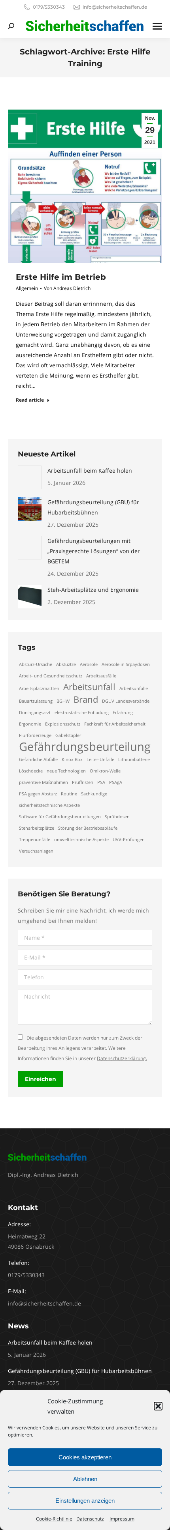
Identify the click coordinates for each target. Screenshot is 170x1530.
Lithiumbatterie (134, 759)
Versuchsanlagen (36, 851)
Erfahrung (123, 712)
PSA (101, 782)
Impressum (122, 1518)
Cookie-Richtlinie (54, 1518)
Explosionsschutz (62, 724)
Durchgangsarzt (35, 712)
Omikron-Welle (105, 771)
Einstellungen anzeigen (85, 1500)
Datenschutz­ (90, 1518)
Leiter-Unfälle (100, 759)
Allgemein (27, 288)
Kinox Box (72, 759)
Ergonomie (30, 724)
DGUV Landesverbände (125, 701)
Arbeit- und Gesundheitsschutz (50, 676)
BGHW (63, 701)
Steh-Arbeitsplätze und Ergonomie (93, 589)
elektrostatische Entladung (82, 712)
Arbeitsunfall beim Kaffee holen (89, 470)
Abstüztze (66, 664)
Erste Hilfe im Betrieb (61, 277)
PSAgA (115, 782)
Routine (69, 794)
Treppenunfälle (34, 839)
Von (67, 288)
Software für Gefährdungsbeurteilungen (60, 816)
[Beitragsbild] (30, 477)
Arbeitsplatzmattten (39, 688)
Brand (86, 699)
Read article (30, 400)
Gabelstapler (68, 735)
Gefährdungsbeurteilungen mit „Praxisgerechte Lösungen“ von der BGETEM (93, 551)
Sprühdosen (117, 816)
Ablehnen (85, 1479)
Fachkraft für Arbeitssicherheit (114, 724)
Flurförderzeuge (35, 735)
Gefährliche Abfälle (38, 759)
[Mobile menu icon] (157, 26)
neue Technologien (66, 771)
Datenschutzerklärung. (122, 1058)
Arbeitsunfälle (133, 688)
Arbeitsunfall (89, 687)
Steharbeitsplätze (36, 828)
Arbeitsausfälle (101, 676)
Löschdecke (31, 771)
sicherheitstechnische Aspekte (49, 805)
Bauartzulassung (36, 701)
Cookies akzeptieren (85, 1457)
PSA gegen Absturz (38, 794)
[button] (158, 1406)
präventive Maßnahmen (43, 782)
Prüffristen (82, 782)
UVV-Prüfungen (129, 839)
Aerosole (89, 664)
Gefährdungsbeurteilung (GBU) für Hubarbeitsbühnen (93, 507)
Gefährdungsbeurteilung (85, 746)
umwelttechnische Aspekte (81, 839)
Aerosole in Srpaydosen (126, 664)
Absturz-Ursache (35, 664)
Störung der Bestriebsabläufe (87, 828)
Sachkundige (94, 794)
